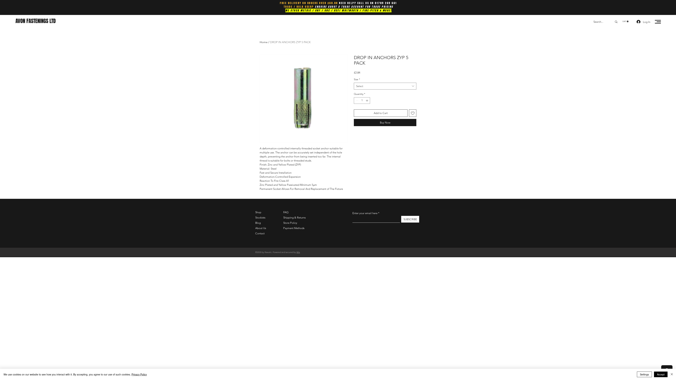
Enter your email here (364, 213)
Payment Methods (294, 228)
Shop (258, 212)
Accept (661, 374)
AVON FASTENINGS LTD (35, 21)
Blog (258, 222)
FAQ (286, 212)
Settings (644, 374)
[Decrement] (356, 100)
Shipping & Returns (294, 217)
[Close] (672, 374)
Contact (260, 233)
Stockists (260, 217)
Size (357, 79)
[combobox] (385, 86)
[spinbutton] (362, 100)
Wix (298, 252)
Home (264, 42)
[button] (625, 21)
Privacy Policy (139, 374)
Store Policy (290, 222)
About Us (260, 228)
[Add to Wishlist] (413, 113)
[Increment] (367, 100)
